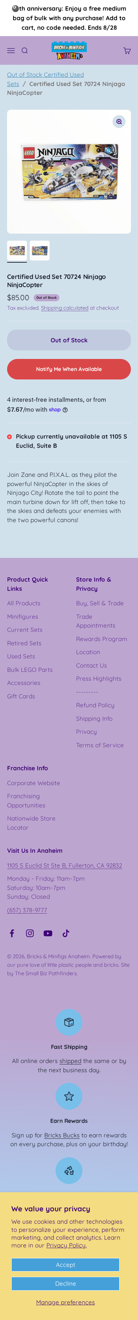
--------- (87, 692)
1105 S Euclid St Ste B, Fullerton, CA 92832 (64, 865)
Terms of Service (100, 745)
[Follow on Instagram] (30, 933)
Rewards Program (101, 638)
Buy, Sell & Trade (100, 603)
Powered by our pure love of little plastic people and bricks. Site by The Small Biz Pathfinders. (68, 965)
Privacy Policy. (66, 1245)
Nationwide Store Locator (31, 823)
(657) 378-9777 (27, 910)
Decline (65, 1283)
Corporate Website (33, 783)
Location (88, 652)
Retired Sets (24, 643)
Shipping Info (94, 718)
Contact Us (91, 665)
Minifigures (22, 616)
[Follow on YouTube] (48, 933)
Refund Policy (95, 705)
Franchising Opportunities (26, 800)
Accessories (23, 682)
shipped (70, 1060)
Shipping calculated (64, 307)
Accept (65, 1264)
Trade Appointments (95, 621)
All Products (23, 603)
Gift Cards (21, 696)
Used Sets (21, 656)
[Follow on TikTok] (66, 933)
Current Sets (24, 629)
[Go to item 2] (40, 252)
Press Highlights (98, 678)
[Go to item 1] (17, 252)
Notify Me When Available (69, 369)
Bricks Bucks (62, 1135)
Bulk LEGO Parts (30, 669)
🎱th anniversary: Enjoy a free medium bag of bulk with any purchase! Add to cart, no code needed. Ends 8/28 (69, 18)
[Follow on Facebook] (12, 933)
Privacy (86, 731)
